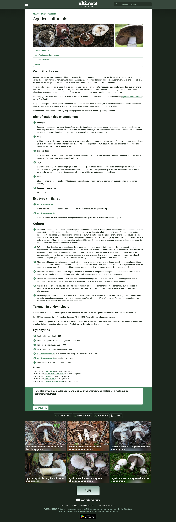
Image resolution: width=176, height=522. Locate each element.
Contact (64, 505)
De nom (118, 416)
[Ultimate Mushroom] (88, 4)
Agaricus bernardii (45, 204)
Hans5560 (48, 376)
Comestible (64, 416)
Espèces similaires (42, 60)
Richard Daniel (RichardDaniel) (55, 374)
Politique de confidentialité (83, 505)
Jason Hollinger (50, 379)
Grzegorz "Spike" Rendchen (54, 381)
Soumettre (41, 408)
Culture (37, 64)
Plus (88, 490)
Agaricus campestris (46, 213)
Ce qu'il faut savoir (42, 50)
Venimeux (102, 416)
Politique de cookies (106, 505)
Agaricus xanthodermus (132, 97)
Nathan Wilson (49, 371)
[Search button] (117, 4)
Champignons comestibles (44, 14)
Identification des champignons (47, 55)
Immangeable (84, 416)
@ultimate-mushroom (90, 500)
